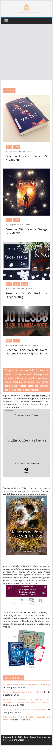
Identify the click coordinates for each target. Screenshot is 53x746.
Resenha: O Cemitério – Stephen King (26, 295)
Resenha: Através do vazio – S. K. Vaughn (26, 157)
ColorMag (8, 740)
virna (30, 151)
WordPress (23, 740)
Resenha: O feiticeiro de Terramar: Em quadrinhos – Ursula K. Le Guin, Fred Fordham (26, 701)
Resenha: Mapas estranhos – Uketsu (23, 692)
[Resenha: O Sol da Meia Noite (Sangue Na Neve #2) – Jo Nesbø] (26, 321)
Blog (8, 147)
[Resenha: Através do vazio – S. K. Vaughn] (26, 118)
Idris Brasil (29, 737)
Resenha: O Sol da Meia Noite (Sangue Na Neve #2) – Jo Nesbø (26, 351)
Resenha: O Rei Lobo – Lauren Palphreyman (25, 709)
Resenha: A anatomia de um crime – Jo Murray (26, 684)
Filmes (16, 284)
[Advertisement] (26, 52)
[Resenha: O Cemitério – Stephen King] (26, 261)
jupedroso (35, 345)
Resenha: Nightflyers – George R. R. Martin (26, 231)
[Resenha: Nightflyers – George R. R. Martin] (26, 192)
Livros (16, 147)
